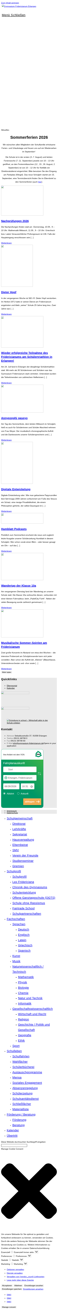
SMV (15, 850)
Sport (16, 1045)
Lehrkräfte (19, 829)
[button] (29, 1192)
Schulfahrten (20, 1056)
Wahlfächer (20, 1061)
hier (40, 182)
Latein (22, 940)
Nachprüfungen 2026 (15, 221)
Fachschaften (16, 918)
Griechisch (25, 945)
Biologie (23, 987)
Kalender (11, 688)
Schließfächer (21, 1103)
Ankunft (24, 793)
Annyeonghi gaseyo (14, 418)
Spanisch (24, 950)
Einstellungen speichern (12, 1289)
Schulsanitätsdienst (25, 1098)
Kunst (16, 955)
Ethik (21, 1040)
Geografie (24, 1035)
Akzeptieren (7, 1286)
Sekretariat (19, 834)
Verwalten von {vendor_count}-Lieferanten (25, 1276)
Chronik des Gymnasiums (29, 887)
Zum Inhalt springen (10, 3)
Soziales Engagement (27, 1082)
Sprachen (18, 924)
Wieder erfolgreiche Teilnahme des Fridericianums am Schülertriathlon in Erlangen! (26, 356)
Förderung (19, 1119)
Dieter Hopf (8, 292)
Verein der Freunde (25, 855)
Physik (22, 982)
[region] (29, 84)
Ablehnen (18, 1286)
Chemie (23, 992)
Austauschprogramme (27, 1072)
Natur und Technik (30, 998)
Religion (23, 1019)
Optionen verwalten (15, 1269)
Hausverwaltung (23, 839)
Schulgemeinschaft (20, 818)
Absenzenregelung (25, 1088)
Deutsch (23, 929)
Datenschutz (12, 813)
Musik (16, 961)
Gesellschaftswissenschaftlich (32, 1008)
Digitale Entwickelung (15, 489)
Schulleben (14, 1051)
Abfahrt (10, 793)
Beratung (18, 1125)
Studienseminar (23, 860)
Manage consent (9, 1307)
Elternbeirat (20, 844)
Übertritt (12, 1135)
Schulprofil (14, 871)
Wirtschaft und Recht (32, 1014)
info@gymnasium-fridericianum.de (28, 743)
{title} (9, 1294)
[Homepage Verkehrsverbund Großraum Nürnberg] (38, 757)
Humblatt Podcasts (14, 529)
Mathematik (26, 977)
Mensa (17, 1077)
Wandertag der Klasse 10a (18, 585)
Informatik (24, 1003)
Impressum (12, 811)
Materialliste (20, 1109)
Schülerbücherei (23, 1066)
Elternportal (12, 686)
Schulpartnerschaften (26, 913)
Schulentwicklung (24, 892)
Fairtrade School (23, 908)
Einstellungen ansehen (33, 1286)
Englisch (24, 934)
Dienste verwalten (15, 1273)
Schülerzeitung (22, 1093)
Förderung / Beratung (21, 1114)
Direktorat (18, 823)
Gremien (18, 866)
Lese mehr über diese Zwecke (20, 1280)
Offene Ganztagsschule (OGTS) (33, 897)
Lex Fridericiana (23, 881)
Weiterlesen (6, 243)
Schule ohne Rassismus (28, 903)
